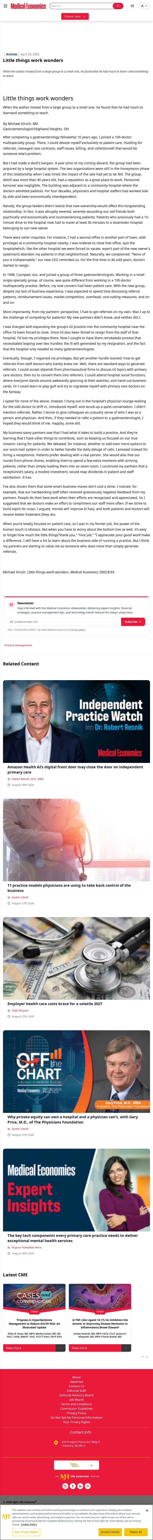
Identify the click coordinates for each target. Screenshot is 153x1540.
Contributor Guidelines (76, 1409)
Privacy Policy (76, 1413)
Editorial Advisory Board (76, 1395)
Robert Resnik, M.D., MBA (27, 779)
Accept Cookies (110, 1532)
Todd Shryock (20, 1010)
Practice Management (18, 645)
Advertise (76, 1382)
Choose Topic (72, 16)
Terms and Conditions (76, 1404)
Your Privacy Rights (76, 1422)
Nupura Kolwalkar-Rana (27, 1247)
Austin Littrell (20, 897)
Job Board (76, 1400)
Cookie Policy (29, 1524)
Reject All (136, 1532)
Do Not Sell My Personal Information (76, 1417)
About (76, 1377)
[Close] (147, 1510)
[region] (76, 1522)
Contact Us (76, 1386)
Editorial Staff (76, 1391)
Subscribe (131, 621)
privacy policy (78, 629)
